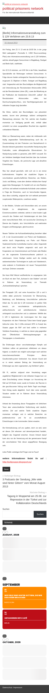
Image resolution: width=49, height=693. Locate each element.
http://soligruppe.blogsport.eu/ (17, 462)
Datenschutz (7, 687)
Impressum (17, 687)
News (6, 469)
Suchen (6, 509)
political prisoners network (23, 8)
